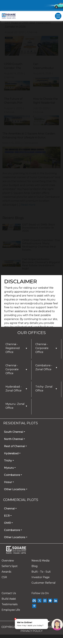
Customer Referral (44, 582)
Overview (8, 560)
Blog (35, 566)
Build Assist (9, 598)
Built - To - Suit (41, 571)
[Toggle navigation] (58, 16)
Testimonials (9, 604)
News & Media (40, 560)
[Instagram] (45, 601)
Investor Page (41, 577)
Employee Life (11, 609)
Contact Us (9, 593)
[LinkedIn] (55, 601)
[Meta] (34, 601)
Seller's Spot (10, 566)
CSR (4, 577)
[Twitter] (39, 601)
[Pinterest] (34, 606)
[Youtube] (50, 601)
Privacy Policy (31, 630)
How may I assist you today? (30, 624)
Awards (6, 571)
